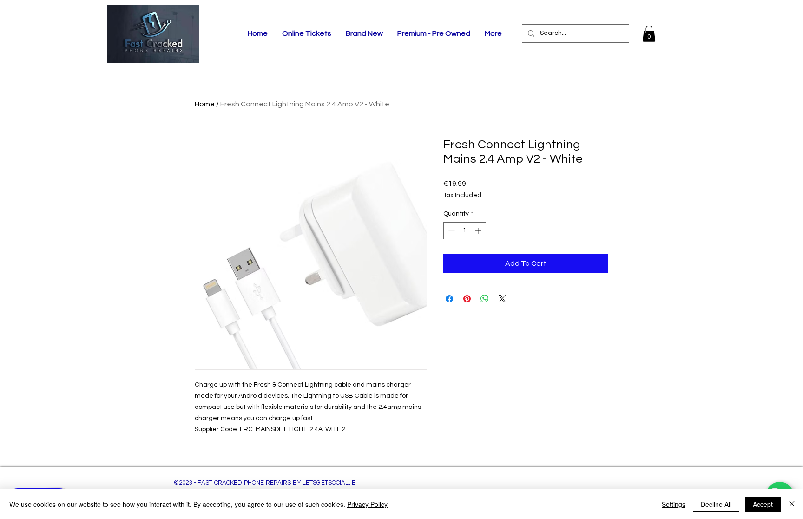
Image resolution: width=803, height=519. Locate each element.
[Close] (791, 504)
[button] (649, 34)
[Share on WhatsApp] (484, 298)
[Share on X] (502, 298)
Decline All (716, 504)
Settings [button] (673, 504)
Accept (763, 504)
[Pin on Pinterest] (467, 298)
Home (205, 104)
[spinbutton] (464, 231)
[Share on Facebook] (449, 298)
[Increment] (479, 231)
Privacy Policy (367, 504)
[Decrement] (450, 231)
